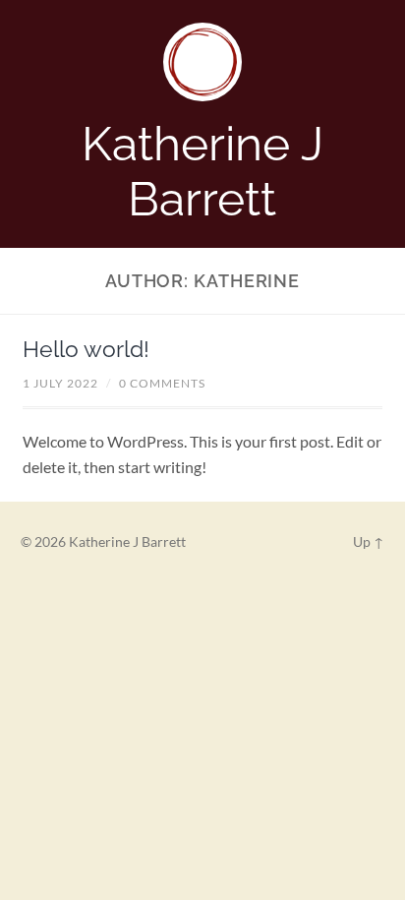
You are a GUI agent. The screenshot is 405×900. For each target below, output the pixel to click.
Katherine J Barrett (202, 171)
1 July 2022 (60, 383)
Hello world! (86, 349)
